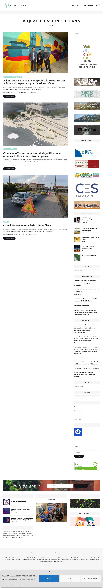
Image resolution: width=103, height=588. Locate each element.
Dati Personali (54, 545)
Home (73, 5)
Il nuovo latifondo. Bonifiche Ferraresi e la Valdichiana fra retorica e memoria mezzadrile (86, 292)
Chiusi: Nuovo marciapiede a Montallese (27, 225)
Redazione (5, 92)
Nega (69, 578)
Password (76, 446)
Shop (78, 5)
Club (84, 5)
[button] (62, 572)
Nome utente (77, 440)
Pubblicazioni (61, 12)
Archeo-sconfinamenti (81, 305)
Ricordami (78, 453)
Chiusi (6, 221)
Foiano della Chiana (9, 76)
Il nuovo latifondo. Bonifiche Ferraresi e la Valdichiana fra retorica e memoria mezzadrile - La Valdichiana (86, 337)
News (19, 76)
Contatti (91, 5)
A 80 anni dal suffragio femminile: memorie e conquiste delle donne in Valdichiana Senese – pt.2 (85, 312)
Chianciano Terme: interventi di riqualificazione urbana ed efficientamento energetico (32, 154)
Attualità (41, 12)
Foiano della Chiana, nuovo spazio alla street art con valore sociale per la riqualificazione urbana (34, 82)
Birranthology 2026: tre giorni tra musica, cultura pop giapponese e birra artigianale (86, 283)
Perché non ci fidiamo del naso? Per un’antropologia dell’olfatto (85, 300)
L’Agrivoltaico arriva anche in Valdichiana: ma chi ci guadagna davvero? (84, 374)
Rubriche (48, 12)
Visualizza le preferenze (90, 578)
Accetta (49, 578)
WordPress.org (77, 419)
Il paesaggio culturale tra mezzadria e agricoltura (87, 351)
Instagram (47, 553)
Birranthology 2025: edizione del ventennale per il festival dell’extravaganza (84, 330)
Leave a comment (32, 92)
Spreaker (70, 553)
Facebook (35, 553)
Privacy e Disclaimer (15, 585)
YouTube (59, 553)
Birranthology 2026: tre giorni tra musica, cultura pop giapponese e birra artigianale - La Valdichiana (86, 325)
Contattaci (63, 545)
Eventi (53, 12)
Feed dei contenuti (78, 411)
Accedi (75, 406)
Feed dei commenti (78, 415)
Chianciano (7, 149)
